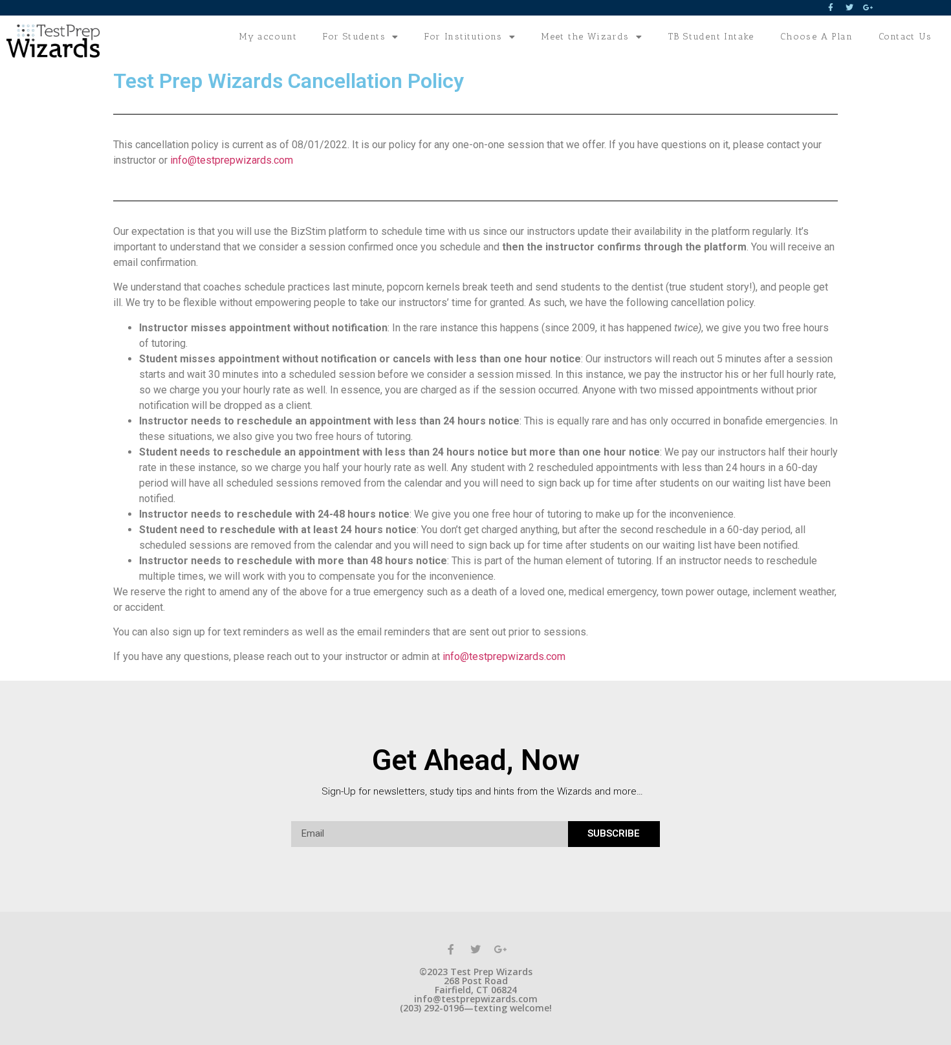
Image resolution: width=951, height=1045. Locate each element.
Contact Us (905, 36)
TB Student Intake (711, 36)
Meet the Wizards (585, 36)
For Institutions (463, 36)
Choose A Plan (816, 36)
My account (268, 36)
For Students (354, 36)
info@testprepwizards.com (231, 160)
